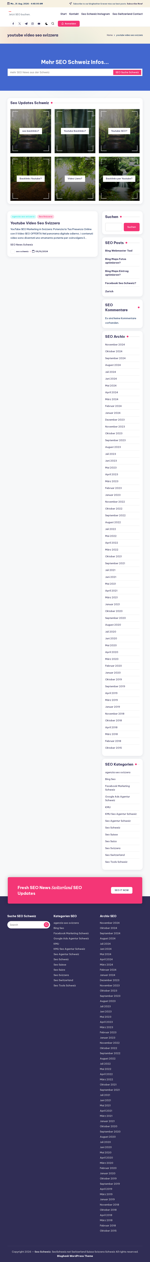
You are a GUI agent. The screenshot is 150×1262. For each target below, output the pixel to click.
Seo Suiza (111, 841)
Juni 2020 (111, 638)
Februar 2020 (113, 665)
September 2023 (115, 440)
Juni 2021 (110, 577)
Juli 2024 (110, 372)
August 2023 (113, 447)
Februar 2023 (113, 488)
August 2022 (113, 522)
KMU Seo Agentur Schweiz (121, 814)
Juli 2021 (110, 570)
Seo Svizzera (45, 217)
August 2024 (113, 365)
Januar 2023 (113, 495)
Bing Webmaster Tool (118, 250)
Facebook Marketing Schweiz (117, 787)
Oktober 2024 (113, 351)
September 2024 (115, 358)
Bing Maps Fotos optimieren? (115, 260)
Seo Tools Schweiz (116, 861)
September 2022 (115, 515)
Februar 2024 (113, 406)
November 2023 (115, 426)
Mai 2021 (110, 583)
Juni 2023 (111, 460)
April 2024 (111, 392)
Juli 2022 (110, 529)
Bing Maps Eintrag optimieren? (117, 273)
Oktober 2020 (114, 611)
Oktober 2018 (113, 720)
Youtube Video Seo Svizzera (35, 223)
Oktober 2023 (113, 433)
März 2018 (111, 734)
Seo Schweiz (112, 827)
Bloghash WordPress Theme (75, 1256)
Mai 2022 (111, 536)
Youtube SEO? (119, 131)
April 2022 (111, 542)
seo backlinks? (30, 131)
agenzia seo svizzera (23, 217)
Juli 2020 (110, 631)
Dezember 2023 (115, 419)
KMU (108, 807)
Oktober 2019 (113, 679)
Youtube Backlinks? (75, 131)
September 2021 (115, 563)
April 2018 (111, 727)
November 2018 (114, 713)
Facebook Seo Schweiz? (120, 283)
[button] (69, 24)
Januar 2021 (112, 604)
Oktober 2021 (113, 556)
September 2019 (115, 686)
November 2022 (115, 501)
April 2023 (111, 474)
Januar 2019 (112, 706)
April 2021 (111, 590)
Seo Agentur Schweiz (118, 820)
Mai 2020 (111, 645)
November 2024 (115, 344)
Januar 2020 (113, 672)
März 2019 (111, 700)
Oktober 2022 (113, 508)
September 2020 (115, 618)
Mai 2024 (111, 385)
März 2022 (111, 549)
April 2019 (111, 693)
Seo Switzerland (115, 855)
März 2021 (111, 597)
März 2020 (112, 659)
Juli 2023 (110, 454)
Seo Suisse (111, 834)
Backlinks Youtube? (31, 178)
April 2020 (111, 652)
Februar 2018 (113, 741)
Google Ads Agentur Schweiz (117, 798)
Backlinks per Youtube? (119, 178)
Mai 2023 (111, 467)
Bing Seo (110, 779)
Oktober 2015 (113, 747)
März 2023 (111, 481)
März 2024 (111, 399)
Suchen (111, 216)
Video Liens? (75, 178)
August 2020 (113, 624)
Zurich (109, 291)
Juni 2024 (111, 378)
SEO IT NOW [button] (122, 890)
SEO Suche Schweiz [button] (127, 72)
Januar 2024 (113, 413)
